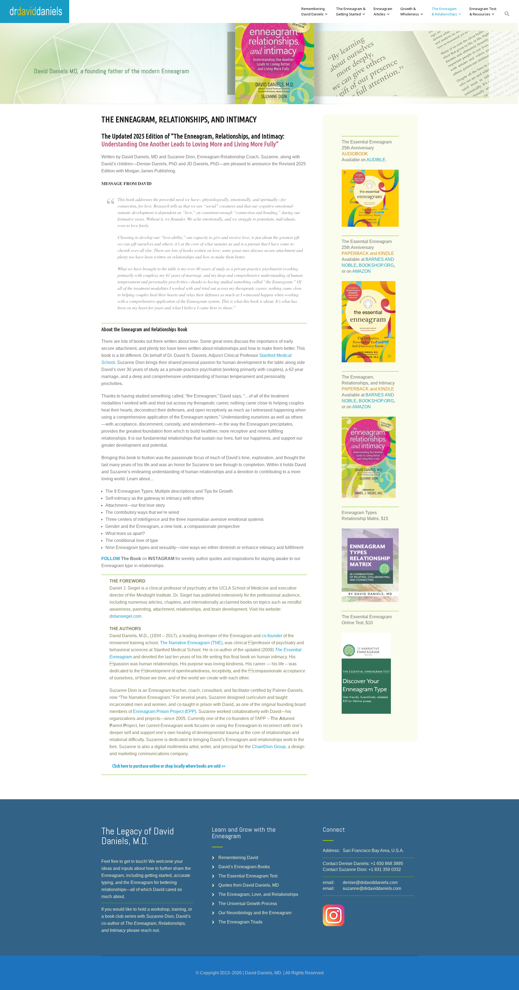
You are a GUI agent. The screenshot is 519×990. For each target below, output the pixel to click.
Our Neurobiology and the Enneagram (254, 912)
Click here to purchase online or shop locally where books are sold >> (168, 765)
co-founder (272, 635)
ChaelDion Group (269, 746)
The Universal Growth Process (247, 903)
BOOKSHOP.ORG (376, 265)
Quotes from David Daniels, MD (248, 885)
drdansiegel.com (125, 616)
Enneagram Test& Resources (483, 11)
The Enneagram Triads (240, 922)
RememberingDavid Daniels (313, 11)
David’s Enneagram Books (244, 866)
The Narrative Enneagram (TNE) (191, 642)
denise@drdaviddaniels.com (370, 882)
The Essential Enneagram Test (247, 876)
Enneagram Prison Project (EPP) (164, 711)
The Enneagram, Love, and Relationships (258, 894)
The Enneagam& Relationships (444, 11)
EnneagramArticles (383, 11)
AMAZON (361, 271)
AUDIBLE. (377, 159)
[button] (507, 14)
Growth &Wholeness (409, 11)
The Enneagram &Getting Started (350, 11)
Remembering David (238, 857)
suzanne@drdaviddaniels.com (372, 888)
